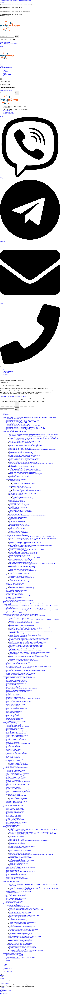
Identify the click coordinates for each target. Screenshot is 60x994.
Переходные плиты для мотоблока (18, 513)
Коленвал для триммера (12, 742)
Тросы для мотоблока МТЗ (13, 579)
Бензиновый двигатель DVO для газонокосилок (19, 612)
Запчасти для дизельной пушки (14, 925)
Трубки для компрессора (12, 705)
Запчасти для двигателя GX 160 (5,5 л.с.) (17, 418)
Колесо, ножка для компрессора (14, 718)
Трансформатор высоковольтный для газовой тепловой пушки (26, 909)
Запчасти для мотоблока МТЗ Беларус (13, 534)
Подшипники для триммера (13, 749)
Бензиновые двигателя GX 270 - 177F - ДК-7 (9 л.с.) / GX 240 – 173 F (24, 608)
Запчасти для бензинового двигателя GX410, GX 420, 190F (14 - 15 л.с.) (25, 428)
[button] (6, 90)
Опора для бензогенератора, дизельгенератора (18, 667)
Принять (2, 987)
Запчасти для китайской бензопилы (15, 770)
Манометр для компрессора (13, 700)
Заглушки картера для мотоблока (18, 507)
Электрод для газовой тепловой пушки (19, 923)
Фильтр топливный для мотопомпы (18, 863)
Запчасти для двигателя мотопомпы (15, 828)
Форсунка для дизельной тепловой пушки (20, 940)
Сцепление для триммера (13, 760)
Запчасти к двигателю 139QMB (14, 954)
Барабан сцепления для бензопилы (18, 795)
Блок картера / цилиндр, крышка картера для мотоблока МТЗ (25, 542)
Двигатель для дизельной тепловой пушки (20, 933)
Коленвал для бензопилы (13, 780)
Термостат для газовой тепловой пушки (20, 920)
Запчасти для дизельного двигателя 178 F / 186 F (19, 430)
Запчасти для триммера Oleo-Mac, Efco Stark (18, 726)
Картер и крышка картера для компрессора (17, 691)
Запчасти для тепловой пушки (11, 904)
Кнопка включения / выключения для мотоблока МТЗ (23, 552)
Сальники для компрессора (13, 695)
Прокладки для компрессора (13, 694)
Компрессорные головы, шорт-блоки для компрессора (20, 677)
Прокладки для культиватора (17, 528)
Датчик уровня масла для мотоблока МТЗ (20, 546)
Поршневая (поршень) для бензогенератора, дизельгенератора (25, 645)
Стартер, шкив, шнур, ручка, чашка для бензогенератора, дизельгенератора (29, 652)
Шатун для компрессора (12, 684)
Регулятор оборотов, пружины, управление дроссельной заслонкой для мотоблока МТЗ (32, 563)
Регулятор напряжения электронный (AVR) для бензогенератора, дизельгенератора (28, 666)
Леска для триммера (11, 732)
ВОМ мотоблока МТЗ (12, 598)
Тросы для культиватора (15, 518)
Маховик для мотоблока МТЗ (17, 556)
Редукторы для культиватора (17, 521)
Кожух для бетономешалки (13, 816)
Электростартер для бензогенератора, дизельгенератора (24, 660)
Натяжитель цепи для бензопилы (15, 802)
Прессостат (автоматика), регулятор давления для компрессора (23, 698)
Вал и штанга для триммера (13, 757)
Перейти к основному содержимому (21, 0)
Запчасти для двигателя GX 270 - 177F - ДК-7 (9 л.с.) (20, 424)
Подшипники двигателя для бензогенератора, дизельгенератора (26, 643)
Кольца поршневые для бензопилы (15, 778)
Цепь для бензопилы (11, 804)
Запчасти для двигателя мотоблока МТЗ (17, 535)
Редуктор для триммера (12, 756)
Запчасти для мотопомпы (10, 826)
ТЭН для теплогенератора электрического (20, 951)
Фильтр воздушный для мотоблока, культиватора (22, 472)
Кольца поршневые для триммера (15, 740)
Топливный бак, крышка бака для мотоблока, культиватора (25, 470)
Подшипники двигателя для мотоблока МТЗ (21, 559)
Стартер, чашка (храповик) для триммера (17, 735)
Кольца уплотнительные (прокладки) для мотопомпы (20, 871)
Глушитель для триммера (13, 746)
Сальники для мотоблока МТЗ (14, 593)
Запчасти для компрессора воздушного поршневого (17, 676)
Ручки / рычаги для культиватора (18, 517)
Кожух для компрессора (12, 712)
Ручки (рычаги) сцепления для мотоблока (23, 489)
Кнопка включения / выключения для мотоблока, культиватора (26, 453)
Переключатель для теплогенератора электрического (23, 949)
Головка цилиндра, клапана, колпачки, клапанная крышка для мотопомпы (29, 840)
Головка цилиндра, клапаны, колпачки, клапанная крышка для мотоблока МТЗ (30, 545)
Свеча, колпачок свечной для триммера (16, 738)
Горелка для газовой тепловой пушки (19, 906)
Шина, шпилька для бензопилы (14, 805)
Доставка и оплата (8, 371)
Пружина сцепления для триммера (18, 764)
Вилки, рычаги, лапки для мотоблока (19, 504)
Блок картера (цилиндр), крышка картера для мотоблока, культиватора (28, 446)
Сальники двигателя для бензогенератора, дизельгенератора (25, 650)
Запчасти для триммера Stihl (13, 725)
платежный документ (20, 396)
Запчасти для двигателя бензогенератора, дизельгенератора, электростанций (26, 615)
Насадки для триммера (12, 729)
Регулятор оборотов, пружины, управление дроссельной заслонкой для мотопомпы (31, 854)
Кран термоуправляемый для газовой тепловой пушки (23, 908)
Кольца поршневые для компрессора (16, 683)
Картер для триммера (12, 745)
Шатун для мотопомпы (15, 864)
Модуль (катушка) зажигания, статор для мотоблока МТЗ (24, 558)
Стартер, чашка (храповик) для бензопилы (17, 776)
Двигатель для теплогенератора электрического (22, 946)
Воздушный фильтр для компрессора (16, 680)
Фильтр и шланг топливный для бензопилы (18, 791)
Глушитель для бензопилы (13, 783)
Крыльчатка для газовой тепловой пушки (20, 913)
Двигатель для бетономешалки (14, 808)
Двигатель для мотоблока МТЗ (17, 548)
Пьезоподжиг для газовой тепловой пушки (20, 916)
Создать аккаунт (4, 983)
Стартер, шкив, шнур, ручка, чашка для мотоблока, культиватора (26, 468)
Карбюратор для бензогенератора (18, 636)
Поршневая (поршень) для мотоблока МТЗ (20, 560)
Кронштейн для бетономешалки (14, 821)
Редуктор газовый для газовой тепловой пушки (22, 918)
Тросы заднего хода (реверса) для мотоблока (24, 483)
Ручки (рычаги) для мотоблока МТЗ (15, 574)
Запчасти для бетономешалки (11, 806)
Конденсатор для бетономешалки (15, 809)
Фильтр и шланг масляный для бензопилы (17, 792)
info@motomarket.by (8, 113)
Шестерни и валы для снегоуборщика (16, 898)
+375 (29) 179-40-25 (8, 110)
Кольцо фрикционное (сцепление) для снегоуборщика (20, 894)
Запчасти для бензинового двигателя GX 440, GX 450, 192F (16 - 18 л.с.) (25, 427)
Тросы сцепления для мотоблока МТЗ (19, 581)
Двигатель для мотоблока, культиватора (20, 442)
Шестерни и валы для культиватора (18, 520)
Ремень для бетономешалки (13, 815)
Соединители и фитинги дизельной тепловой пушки (23, 929)
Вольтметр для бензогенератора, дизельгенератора (19, 669)
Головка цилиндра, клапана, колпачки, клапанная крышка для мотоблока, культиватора (32, 449)
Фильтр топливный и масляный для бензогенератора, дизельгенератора (28, 656)
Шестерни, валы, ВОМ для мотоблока (19, 491)
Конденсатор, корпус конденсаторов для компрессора (20, 709)
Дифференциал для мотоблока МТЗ (15, 597)
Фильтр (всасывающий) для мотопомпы (17, 878)
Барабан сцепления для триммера (18, 761)
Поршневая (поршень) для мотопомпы (19, 852)
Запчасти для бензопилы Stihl (14, 771)
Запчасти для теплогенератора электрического (18, 944)
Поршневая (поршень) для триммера (16, 739)
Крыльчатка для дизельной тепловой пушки (21, 934)
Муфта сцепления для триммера (17, 763)
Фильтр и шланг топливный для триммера (17, 754)
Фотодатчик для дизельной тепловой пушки (21, 942)
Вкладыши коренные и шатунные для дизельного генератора (25, 628)
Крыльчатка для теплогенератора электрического (22, 947)
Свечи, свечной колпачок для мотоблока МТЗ (21, 541)
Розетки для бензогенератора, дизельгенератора (19, 671)
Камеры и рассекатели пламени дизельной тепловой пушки (25, 927)
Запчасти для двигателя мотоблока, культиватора (19, 432)
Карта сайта (6, 372)
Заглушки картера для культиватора (18, 531)
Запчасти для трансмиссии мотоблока (16, 479)
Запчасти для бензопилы (9, 769)
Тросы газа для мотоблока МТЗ (17, 580)
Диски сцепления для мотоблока (21, 496)
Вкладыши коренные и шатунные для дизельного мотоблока (25, 445)
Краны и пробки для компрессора (15, 716)
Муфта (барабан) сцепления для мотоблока (23, 499)
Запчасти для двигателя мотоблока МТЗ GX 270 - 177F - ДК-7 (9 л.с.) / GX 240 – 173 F (32, 536)
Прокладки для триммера (13, 747)
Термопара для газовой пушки (17, 919)
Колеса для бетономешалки (13, 823)
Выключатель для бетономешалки (15, 811)
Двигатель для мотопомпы (16, 836)
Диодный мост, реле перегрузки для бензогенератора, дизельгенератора (25, 670)
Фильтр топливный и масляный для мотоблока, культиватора (25, 473)
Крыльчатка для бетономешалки (14, 812)
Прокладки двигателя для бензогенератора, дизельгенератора (25, 646)
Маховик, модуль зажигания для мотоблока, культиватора (24, 458)
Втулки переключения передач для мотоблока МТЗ (19, 600)
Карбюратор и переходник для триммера (17, 752)
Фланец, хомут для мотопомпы (14, 875)
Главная (5, 370)
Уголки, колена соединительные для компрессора (19, 707)
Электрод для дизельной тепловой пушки (20, 943)
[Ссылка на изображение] (9, 104)
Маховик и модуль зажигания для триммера (18, 743)
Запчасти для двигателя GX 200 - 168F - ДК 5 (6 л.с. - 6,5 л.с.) (22, 420)
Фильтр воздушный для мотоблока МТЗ (20, 569)
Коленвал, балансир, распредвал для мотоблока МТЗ (23, 553)
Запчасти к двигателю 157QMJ (14, 956)
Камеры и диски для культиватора (18, 532)
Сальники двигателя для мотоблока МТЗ (20, 565)
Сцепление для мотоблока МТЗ (14, 584)
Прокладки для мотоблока (16, 500)
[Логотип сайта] (10, 34)
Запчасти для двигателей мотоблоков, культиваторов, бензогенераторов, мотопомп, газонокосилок (29, 417)
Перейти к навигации (6, 0)
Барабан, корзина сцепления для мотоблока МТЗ (22, 587)
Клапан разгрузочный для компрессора (16, 708)
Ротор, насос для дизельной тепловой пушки (21, 937)
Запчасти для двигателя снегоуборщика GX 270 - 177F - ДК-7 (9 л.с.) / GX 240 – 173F (32, 887)
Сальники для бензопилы (13, 787)
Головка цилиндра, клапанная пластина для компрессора (21, 688)
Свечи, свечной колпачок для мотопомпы (20, 857)
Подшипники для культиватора (17, 527)
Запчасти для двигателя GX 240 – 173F (16, 423)
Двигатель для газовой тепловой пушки (20, 912)
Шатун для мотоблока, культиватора (19, 476)
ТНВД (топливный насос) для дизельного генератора (23, 653)
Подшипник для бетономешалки (15, 819)
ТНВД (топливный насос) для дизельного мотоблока (23, 469)
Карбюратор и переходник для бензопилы (17, 784)
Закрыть (2, 975)
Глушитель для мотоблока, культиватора (20, 448)
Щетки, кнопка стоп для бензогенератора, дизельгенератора (22, 662)
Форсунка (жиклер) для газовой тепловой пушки (22, 922)
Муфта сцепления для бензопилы (18, 798)
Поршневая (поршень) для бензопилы (16, 777)
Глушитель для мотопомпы (16, 839)
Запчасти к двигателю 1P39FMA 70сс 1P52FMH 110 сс (20, 957)
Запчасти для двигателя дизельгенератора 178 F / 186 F (24, 622)
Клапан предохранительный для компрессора (18, 701)
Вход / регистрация (8, 971)
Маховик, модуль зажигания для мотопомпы (21, 849)
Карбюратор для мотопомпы (17, 843)
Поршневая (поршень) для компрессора (16, 681)
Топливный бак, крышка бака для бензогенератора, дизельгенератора (27, 655)
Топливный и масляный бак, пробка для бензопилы (20, 790)
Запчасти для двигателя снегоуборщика (16, 882)
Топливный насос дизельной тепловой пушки (21, 930)
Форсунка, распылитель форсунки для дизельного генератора (25, 657)
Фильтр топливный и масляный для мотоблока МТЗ (23, 570)
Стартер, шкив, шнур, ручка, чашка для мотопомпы (23, 859)
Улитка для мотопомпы (12, 870)
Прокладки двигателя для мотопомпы (19, 853)
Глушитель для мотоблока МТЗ (17, 544)
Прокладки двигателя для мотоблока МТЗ (20, 562)
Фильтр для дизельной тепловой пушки (20, 932)
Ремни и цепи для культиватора (17, 522)
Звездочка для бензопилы (16, 797)
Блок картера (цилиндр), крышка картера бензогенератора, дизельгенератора (29, 626)
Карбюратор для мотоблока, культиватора (20, 452)
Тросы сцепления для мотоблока (21, 484)
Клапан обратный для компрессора (15, 704)
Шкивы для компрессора (12, 714)
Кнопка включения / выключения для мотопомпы (22, 844)
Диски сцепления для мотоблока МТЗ (19, 586)
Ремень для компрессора (12, 715)
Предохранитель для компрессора (15, 702)
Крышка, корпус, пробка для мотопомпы (17, 873)
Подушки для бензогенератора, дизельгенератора (19, 664)
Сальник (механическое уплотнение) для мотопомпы (20, 867)
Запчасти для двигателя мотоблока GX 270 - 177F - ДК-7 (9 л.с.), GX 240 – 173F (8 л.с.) (32, 437)
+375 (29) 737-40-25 (8, 112)
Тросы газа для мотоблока (19, 482)
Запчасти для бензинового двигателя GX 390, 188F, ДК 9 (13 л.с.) (23, 425)
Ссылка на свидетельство (7, 396)
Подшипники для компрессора (14, 697)
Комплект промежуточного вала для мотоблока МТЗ (20, 589)
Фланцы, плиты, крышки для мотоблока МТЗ (18, 596)
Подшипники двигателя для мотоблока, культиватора (23, 459)
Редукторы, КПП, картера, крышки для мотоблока (22, 493)
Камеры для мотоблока (15, 514)
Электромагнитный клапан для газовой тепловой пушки (24, 911)
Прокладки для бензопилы (13, 785)
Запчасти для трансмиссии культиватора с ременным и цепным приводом (26, 515)
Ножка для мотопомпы (12, 880)
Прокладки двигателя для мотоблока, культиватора (23, 462)
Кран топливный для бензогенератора (16, 663)
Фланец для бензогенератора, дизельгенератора (19, 674)
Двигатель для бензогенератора (17, 624)
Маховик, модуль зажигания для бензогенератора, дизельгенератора (27, 642)
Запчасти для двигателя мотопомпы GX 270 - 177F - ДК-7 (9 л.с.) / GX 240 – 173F (31, 832)
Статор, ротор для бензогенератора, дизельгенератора (20, 673)
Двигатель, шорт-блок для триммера (16, 733)
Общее (8, 960)
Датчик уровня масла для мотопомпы (19, 842)
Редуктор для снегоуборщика (14, 899)
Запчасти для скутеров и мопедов (12, 953)
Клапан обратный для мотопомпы (15, 877)
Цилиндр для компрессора (13, 687)
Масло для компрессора (12, 679)
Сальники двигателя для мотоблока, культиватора (22, 466)
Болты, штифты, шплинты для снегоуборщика (18, 891)
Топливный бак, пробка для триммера (16, 753)
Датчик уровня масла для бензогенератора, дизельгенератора (25, 634)
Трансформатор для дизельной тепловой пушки (22, 926)
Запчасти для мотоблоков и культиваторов (14, 431)
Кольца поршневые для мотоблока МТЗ (20, 555)
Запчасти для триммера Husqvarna (15, 728)
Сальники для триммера (12, 750)
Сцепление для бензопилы (13, 794)
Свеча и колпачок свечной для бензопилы (17, 773)
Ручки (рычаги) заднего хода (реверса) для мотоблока (26, 490)
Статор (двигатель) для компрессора (16, 721)
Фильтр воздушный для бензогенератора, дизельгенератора (25, 635)
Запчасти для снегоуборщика (11, 881)
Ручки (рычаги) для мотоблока (17, 486)
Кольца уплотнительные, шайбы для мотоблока (22, 506)
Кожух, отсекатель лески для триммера (16, 759)
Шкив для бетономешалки (13, 814)
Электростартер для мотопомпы (17, 866)
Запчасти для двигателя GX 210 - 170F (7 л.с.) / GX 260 (21, 421)
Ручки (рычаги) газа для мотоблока (21, 487)
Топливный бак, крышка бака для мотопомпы (21, 860)
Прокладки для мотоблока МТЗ (14, 591)
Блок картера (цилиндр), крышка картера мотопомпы (23, 837)
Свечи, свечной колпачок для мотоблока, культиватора (24, 444)
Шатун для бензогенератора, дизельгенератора (21, 659)
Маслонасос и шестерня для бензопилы (16, 801)
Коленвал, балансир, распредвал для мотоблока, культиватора (25, 455)
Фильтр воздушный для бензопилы (15, 774)
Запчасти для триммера (9, 722)
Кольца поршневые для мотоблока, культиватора (22, 456)
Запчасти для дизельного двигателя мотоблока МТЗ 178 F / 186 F (26, 549)
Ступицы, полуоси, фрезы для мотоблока (20, 510)
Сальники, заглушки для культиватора (19, 525)
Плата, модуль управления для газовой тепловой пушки (24, 915)
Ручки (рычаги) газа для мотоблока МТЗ (20, 576)
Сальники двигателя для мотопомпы (19, 856)
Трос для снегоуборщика (12, 892)
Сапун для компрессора (12, 693)
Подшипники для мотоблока (17, 501)
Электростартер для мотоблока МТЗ (19, 573)
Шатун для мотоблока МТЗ (16, 572)
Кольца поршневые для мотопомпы (18, 847)
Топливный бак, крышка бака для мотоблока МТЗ (22, 567)
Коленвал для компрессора (13, 686)
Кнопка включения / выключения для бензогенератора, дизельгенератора (29, 638)
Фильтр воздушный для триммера (15, 736)
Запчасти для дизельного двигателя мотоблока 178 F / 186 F (25, 441)
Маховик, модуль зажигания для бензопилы (18, 781)
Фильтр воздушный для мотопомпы (19, 861)
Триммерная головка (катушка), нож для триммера (19, 731)
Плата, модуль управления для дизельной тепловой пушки (25, 936)
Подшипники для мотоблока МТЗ (15, 594)
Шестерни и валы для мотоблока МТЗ (16, 590)
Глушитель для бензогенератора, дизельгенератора (22, 629)
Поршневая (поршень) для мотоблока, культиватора (23, 461)
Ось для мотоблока (14, 508)
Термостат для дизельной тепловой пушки (20, 939)
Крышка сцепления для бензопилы (18, 799)
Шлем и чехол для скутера (13, 958)
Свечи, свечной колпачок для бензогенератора (21, 625)
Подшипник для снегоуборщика (14, 901)
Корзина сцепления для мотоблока (21, 497)
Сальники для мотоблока (16, 503)
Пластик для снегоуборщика (13, 902)
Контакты (5, 374)
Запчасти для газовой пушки (14, 905)
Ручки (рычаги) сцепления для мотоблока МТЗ (21, 577)
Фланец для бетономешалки (13, 818)
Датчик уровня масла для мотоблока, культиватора (22, 451)
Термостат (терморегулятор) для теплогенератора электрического (26, 950)
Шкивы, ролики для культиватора (18, 524)
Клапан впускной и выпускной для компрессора (19, 690)
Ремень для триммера (12, 766)
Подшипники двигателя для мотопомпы (20, 850)
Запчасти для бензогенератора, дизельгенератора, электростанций (20, 614)
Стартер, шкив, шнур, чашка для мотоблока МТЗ (22, 566)
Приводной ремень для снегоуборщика (16, 895)
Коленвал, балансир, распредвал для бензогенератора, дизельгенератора (28, 639)
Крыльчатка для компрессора (14, 711)
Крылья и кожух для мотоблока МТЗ (16, 583)
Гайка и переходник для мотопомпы (16, 874)
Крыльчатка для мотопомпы (13, 868)
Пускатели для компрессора (13, 719)
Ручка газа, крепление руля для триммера (17, 767)
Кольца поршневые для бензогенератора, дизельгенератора (25, 641)
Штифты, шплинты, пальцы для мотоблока (20, 511)
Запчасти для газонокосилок (10, 601)
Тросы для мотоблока (15, 480)
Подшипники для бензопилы (14, 788)
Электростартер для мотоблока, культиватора (21, 477)
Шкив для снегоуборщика (13, 897)
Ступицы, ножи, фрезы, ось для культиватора (21, 529)
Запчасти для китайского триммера (15, 724)
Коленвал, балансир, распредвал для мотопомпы (22, 846)
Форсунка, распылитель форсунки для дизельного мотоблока (25, 475)
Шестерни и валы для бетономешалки (16, 822)
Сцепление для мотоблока (16, 494)
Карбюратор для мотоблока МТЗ (18, 551)
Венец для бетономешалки (13, 825)
